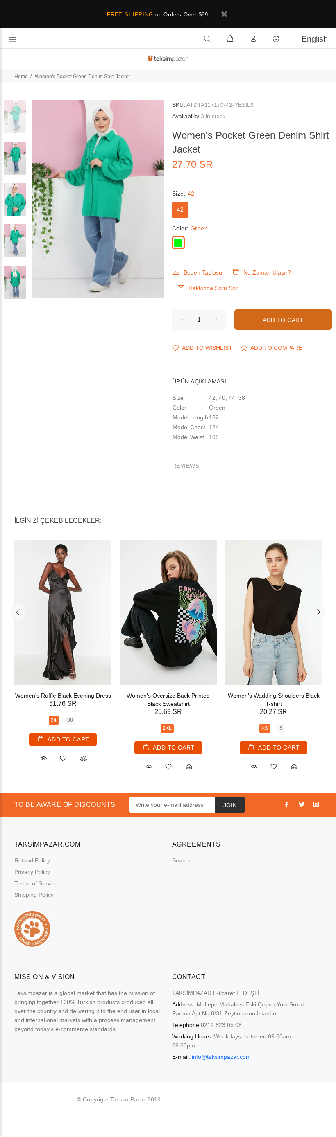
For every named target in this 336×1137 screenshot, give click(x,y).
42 (180, 209)
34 (54, 720)
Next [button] (318, 612)
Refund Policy (32, 860)
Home (21, 76)
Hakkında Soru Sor (213, 288)
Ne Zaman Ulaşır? (267, 272)
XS (264, 728)
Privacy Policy (32, 872)
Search (181, 860)
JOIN (230, 805)
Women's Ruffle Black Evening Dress (63, 695)
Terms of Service (36, 883)
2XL (167, 728)
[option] (15, 121)
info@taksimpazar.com (221, 1057)
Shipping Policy (34, 895)
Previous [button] (18, 612)
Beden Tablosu (203, 272)
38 (70, 720)
